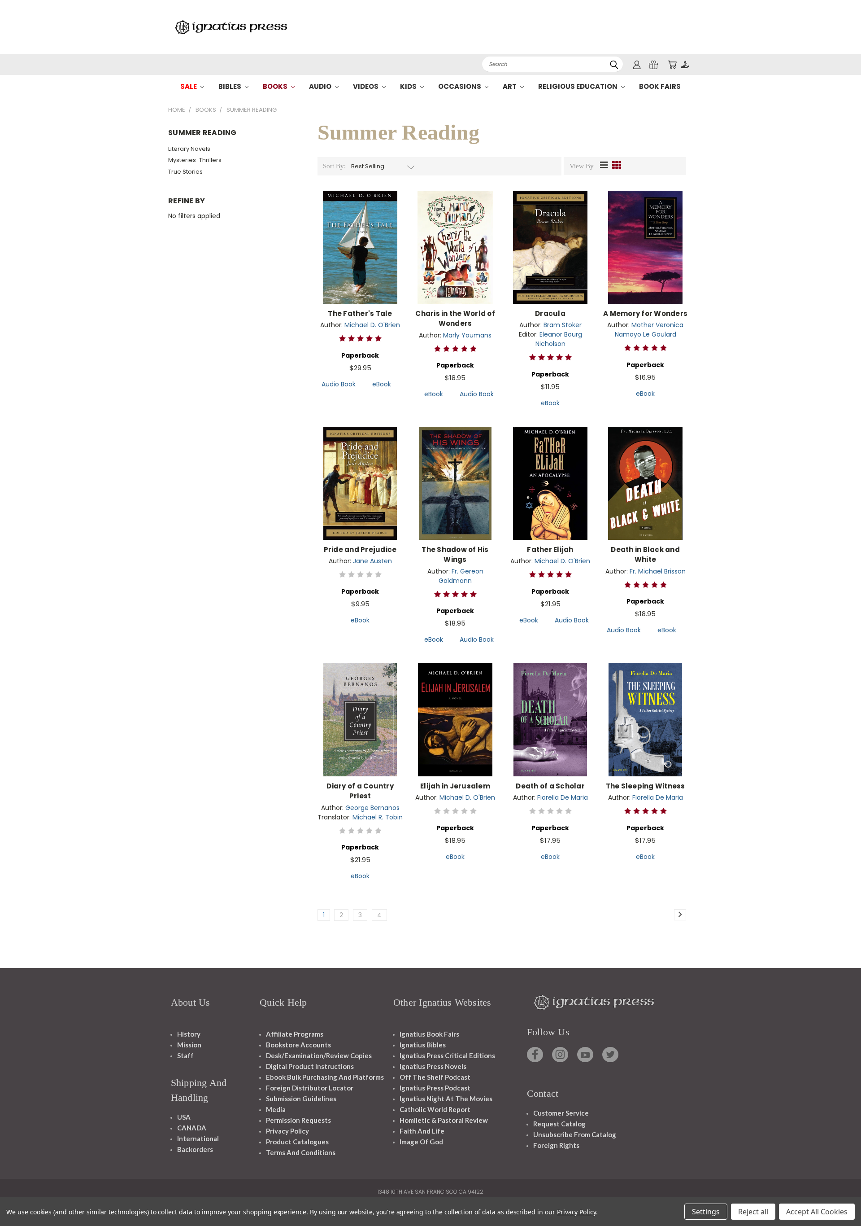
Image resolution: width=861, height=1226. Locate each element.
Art (510, 86)
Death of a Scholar (550, 786)
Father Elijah (550, 549)
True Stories (185, 171)
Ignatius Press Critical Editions (447, 1055)
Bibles (230, 86)
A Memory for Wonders (645, 313)
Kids (409, 86)
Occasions (460, 86)
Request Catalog (559, 1124)
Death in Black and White (645, 555)
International (198, 1138)
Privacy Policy (287, 1131)
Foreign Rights (556, 1145)
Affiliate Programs (294, 1034)
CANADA (191, 1128)
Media (276, 1109)
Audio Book (339, 384)
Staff (185, 1055)
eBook (381, 384)
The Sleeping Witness (645, 786)
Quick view (360, 237)
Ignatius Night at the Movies (446, 1099)
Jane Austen (372, 560)
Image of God (421, 1142)
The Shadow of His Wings (455, 555)
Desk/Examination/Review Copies (319, 1055)
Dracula (550, 313)
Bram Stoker (563, 324)
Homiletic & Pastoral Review (444, 1120)
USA (184, 1117)
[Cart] (672, 64)
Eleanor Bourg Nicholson (558, 339)
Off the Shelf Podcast (435, 1077)
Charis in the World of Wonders (455, 318)
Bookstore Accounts (298, 1045)
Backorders (195, 1149)
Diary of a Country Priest (360, 791)
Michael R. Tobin (377, 817)
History (188, 1034)
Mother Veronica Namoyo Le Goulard (649, 329)
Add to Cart (360, 254)
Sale (189, 86)
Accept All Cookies (817, 1212)
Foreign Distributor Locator (309, 1088)
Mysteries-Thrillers (195, 160)
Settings (706, 1212)
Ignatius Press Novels (433, 1066)
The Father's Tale (360, 313)
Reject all (753, 1212)
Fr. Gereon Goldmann (461, 576)
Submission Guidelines (301, 1099)
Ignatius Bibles (423, 1045)
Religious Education (578, 86)
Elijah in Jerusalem (455, 786)
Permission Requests (298, 1120)
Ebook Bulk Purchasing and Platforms (325, 1077)
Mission (189, 1045)
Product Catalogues (297, 1142)
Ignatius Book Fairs (429, 1034)
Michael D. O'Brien (372, 324)
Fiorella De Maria (562, 797)
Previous (837, 1198)
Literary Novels (189, 148)
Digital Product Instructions (310, 1066)
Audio (321, 86)
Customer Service (561, 1113)
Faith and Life (422, 1131)
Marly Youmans (467, 335)
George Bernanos (372, 807)
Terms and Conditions (300, 1152)
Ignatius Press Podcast (435, 1088)
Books (276, 86)
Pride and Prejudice (360, 549)
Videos (366, 86)
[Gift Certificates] (653, 64)
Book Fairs (660, 86)
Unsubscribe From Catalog (574, 1134)
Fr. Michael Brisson (658, 571)
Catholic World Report (435, 1109)
